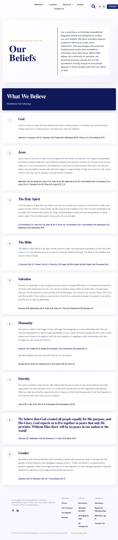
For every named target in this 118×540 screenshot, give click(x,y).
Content (53, 4)
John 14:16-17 (51, 225)
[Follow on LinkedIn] (18, 510)
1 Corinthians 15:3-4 (89, 181)
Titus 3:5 (66, 308)
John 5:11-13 (42, 404)
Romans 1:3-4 (104, 181)
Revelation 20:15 (67, 404)
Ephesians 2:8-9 (37, 308)
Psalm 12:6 (90, 264)
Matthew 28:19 (71, 137)
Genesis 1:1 (23, 137)
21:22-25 (34, 364)
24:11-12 (71, 364)
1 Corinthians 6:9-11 (56, 479)
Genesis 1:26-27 (35, 137)
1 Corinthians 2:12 (73, 225)
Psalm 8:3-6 (35, 348)
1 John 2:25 (32, 404)
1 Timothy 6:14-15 (35, 184)
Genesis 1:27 (23, 348)
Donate (80, 4)
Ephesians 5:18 (38, 228)
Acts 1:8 (61, 225)
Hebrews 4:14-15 (72, 181)
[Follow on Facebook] (13, 510)
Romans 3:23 (56, 348)
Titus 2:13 (48, 184)
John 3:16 (22, 404)
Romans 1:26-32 (40, 479)
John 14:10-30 (58, 181)
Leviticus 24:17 (45, 364)
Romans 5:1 (88, 308)
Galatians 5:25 (24, 228)
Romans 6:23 (23, 308)
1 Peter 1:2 (83, 137)
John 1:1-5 (47, 181)
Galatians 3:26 (77, 308)
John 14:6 (49, 308)
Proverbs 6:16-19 (59, 364)
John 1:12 (57, 308)
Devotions (82, 503)
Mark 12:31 (71, 438)
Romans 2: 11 (51, 438)
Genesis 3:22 (48, 137)
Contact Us (59, 9)
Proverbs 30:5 (102, 264)
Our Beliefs (66, 513)
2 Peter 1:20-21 (40, 264)
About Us (67, 4)
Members (38, 4)
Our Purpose (67, 508)
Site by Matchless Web (79, 533)
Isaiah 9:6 (38, 181)
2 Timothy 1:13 (54, 264)
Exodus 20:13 (24, 364)
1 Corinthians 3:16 (88, 225)
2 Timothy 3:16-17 (26, 264)
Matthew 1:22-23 (25, 181)
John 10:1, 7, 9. (59, 184)
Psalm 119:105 (67, 264)
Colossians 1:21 (69, 348)
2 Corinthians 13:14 (96, 137)
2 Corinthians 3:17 (26, 225)
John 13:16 (62, 438)
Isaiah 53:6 (45, 348)
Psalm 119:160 (80, 264)
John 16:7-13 (39, 225)
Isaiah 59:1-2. (82, 348)
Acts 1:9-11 (22, 184)
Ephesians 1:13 (103, 225)
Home (64, 503)
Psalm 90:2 (60, 137)
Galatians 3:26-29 (37, 438)
